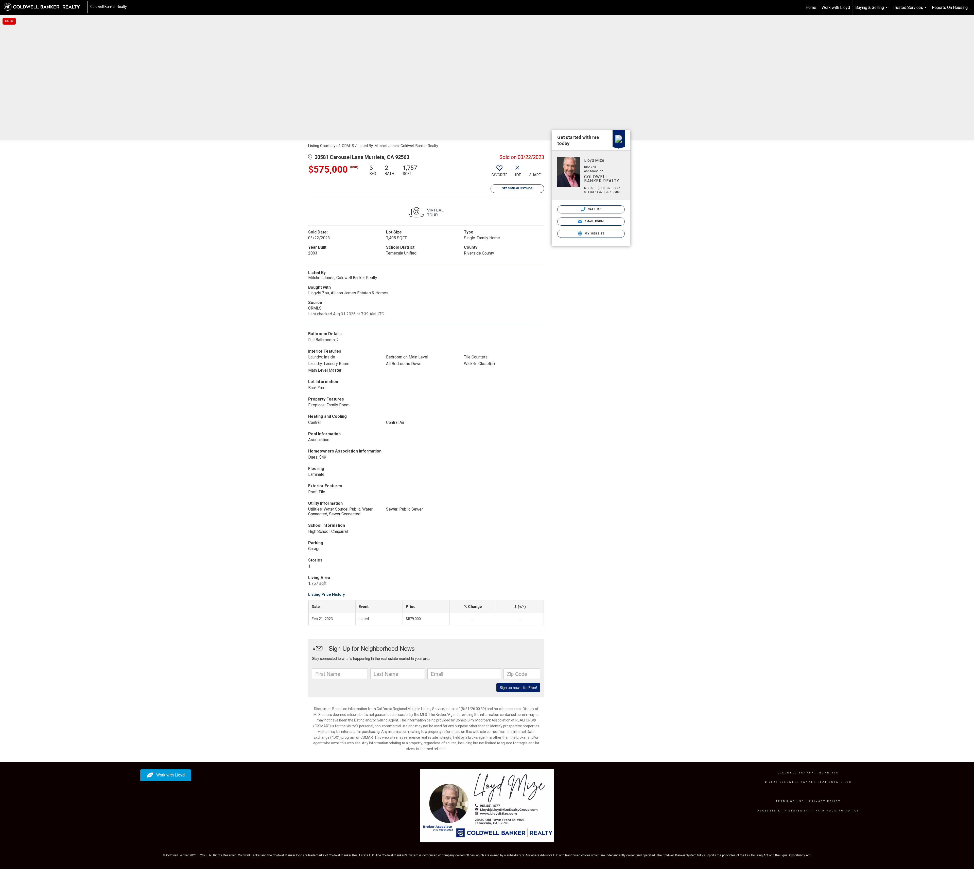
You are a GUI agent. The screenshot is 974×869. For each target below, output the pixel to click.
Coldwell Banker (796, 772)
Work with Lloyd (836, 7)
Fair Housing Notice (837, 810)
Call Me (594, 209)
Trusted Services (910, 10)
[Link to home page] (44, 7)
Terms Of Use (790, 801)
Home (811, 7)
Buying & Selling (872, 10)
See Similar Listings (517, 188)
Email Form (593, 221)
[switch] (499, 172)
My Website (594, 233)
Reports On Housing (950, 7)
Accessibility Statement (784, 810)
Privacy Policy (825, 801)
